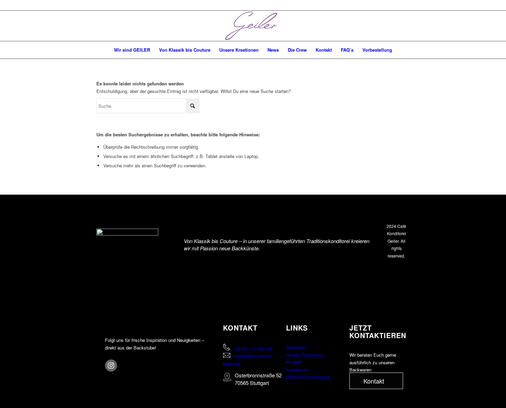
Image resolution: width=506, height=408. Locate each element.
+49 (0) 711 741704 (252, 348)
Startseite (295, 347)
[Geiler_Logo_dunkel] (253, 26)
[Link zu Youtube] (491, 26)
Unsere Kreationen (304, 355)
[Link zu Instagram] (480, 26)
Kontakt (294, 362)
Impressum (297, 369)
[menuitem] (132, 50)
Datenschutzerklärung (307, 377)
